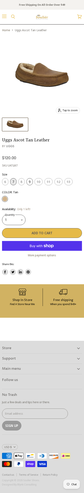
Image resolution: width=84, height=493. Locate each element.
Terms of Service (28, 474)
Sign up (11, 425)
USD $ (8, 447)
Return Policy (50, 474)
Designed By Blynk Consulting (19, 484)
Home (6, 30)
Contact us (8, 474)
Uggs (10, 146)
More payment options (42, 255)
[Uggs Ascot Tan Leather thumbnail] (15, 124)
